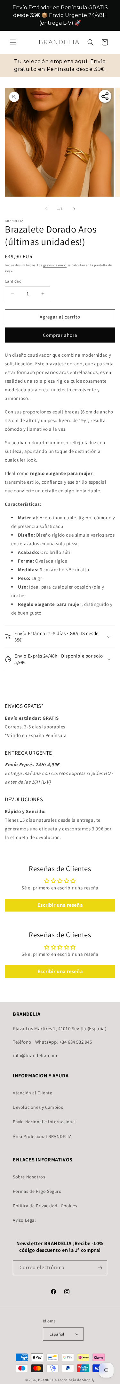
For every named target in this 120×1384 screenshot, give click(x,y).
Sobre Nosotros (29, 1177)
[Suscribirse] (100, 1267)
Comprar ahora (60, 335)
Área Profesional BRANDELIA (42, 1136)
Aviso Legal (24, 1220)
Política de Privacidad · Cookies (45, 1206)
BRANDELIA (47, 1380)
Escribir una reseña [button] (60, 905)
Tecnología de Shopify (76, 1380)
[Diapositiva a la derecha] (74, 209)
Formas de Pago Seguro (37, 1191)
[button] (13, 42)
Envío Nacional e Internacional (44, 1122)
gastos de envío (55, 265)
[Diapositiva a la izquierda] (46, 209)
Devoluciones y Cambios (38, 1107)
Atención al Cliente (32, 1093)
